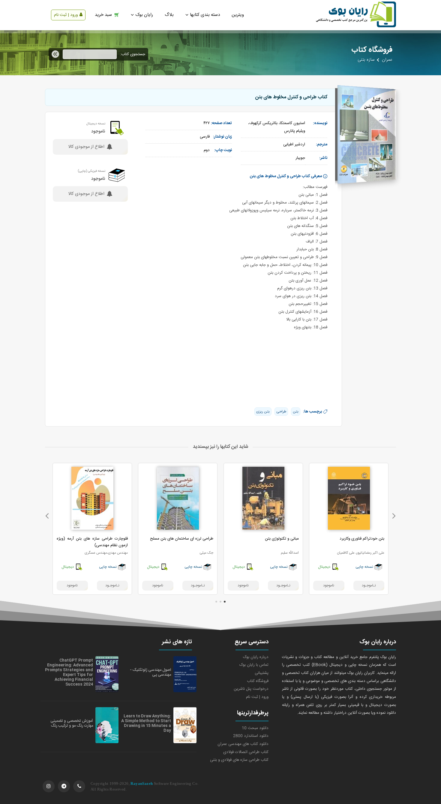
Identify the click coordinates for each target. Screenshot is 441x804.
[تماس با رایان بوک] (79, 786)
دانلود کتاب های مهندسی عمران (243, 744)
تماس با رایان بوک (253, 665)
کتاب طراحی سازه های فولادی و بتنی (239, 760)
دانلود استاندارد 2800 (250, 736)
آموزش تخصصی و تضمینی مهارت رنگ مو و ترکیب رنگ (71, 723)
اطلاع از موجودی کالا (86, 146)
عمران (387, 60)
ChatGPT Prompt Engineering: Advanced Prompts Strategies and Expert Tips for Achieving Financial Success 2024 (69, 672)
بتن (295, 412)
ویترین (238, 15)
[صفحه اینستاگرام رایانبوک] (49, 786)
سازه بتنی (366, 60)
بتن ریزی (263, 412)
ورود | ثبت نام (66, 15)
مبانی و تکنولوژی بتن (282, 538)
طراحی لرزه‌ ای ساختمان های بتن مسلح (181, 538)
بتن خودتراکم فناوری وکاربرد (362, 538)
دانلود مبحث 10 (255, 728)
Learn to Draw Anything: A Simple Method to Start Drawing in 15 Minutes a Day (146, 723)
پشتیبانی (261, 673)
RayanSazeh (141, 783)
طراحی (281, 412)
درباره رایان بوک (255, 657)
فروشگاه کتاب (257, 681)
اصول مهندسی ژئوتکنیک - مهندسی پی (150, 672)
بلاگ (169, 15)
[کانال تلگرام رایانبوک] (64, 786)
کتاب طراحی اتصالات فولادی (245, 752)
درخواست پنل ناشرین (251, 689)
